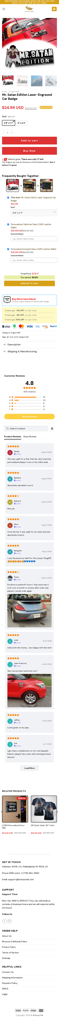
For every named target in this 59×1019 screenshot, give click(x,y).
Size (4, 116)
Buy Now (29, 150)
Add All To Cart (29, 283)
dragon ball (23, 337)
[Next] (52, 45)
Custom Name (17, 234)
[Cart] (54, 9)
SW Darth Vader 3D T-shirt (42, 825)
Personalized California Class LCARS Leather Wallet (31, 226)
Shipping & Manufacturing (22, 351)
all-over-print (12, 337)
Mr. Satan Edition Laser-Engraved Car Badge (33, 199)
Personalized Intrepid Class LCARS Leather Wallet (34, 249)
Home (4, 91)
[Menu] (3, 9)
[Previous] (6, 45)
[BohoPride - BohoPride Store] (29, 9)
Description (14, 344)
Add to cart (29, 140)
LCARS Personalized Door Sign (13, 826)
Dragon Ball (14, 91)
